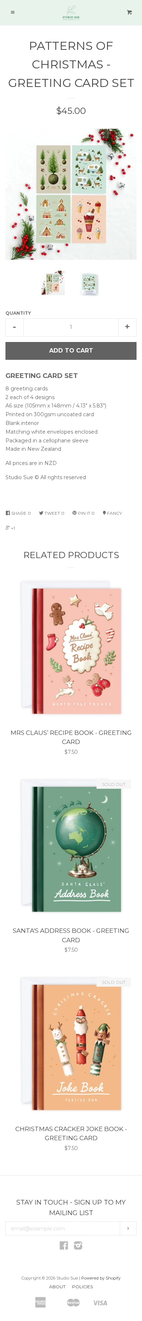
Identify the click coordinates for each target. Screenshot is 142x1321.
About (57, 1286)
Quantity (18, 313)
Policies (82, 1286)
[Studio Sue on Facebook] (63, 1247)
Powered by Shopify (101, 1278)
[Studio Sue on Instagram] (78, 1247)
